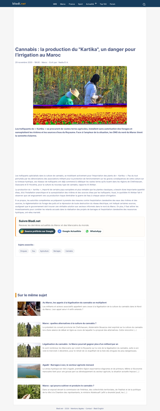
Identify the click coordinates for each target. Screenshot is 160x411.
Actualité (90, 4)
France (72, 4)
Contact (89, 408)
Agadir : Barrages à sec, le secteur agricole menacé (68, 365)
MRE (55, 4)
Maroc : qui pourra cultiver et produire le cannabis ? (68, 385)
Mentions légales (77, 408)
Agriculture (44, 251)
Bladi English (99, 408)
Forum (112, 4)
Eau (33, 251)
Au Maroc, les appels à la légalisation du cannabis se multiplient (75, 302)
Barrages (57, 251)
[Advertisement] (80, 27)
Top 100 (103, 4)
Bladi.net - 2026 (62, 408)
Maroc (63, 4)
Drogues (23, 251)
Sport (80, 4)
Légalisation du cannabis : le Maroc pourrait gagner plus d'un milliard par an (80, 344)
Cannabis (69, 251)
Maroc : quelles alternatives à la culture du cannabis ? (69, 323)
